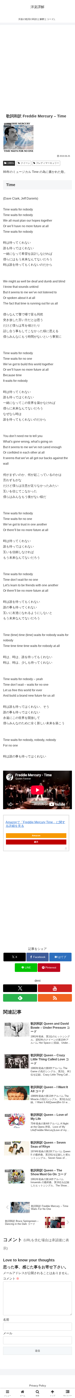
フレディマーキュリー (47, 163)
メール (7, 1333)
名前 (6, 1319)
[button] (67, 825)
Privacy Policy (37, 1385)
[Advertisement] (37, 68)
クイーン (25, 163)
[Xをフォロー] (20, 988)
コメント (11, 1278)
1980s (10, 163)
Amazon (36, 835)
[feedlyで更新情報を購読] (20, 998)
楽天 (36, 842)
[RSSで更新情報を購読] (55, 998)
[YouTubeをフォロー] (55, 988)
